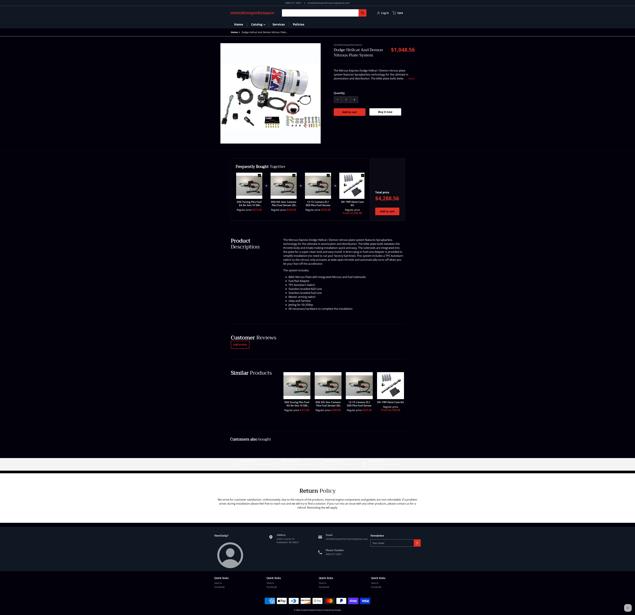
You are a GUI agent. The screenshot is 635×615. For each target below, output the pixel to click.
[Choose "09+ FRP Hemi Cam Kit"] (362, 175)
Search (218, 583)
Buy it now (385, 112)
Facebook (219, 587)
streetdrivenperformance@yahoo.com (329, 2)
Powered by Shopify (332, 610)
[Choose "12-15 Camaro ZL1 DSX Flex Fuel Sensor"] (328, 175)
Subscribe (417, 543)
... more (410, 78)
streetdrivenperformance (312, 610)
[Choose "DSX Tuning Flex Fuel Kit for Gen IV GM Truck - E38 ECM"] (259, 175)
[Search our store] (362, 13)
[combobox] (323, 13)
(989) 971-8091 (293, 2)
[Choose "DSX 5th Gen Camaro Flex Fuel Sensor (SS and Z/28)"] (294, 175)
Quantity (339, 93)
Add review (240, 344)
